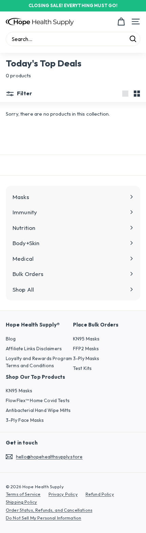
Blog (11, 339)
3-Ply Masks (86, 358)
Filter (24, 93)
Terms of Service (23, 494)
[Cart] (121, 22)
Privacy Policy (63, 494)
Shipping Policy (21, 502)
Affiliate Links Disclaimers (34, 349)
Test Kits (82, 368)
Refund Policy (100, 494)
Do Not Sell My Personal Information (43, 517)
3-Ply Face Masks (25, 420)
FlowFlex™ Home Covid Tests (38, 400)
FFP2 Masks (86, 349)
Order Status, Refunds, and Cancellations (49, 510)
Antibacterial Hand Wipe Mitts (38, 410)
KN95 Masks (86, 339)
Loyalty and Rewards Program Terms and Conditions (39, 362)
